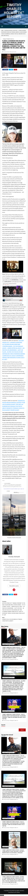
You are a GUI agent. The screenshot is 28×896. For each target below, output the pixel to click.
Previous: (13, 608)
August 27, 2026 (13, 720)
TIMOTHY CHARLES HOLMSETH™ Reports (14, 11)
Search (3, 725)
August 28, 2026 (13, 659)
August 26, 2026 (13, 854)
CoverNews (10, 892)
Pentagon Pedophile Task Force (8, 677)
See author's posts (14, 586)
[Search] (26, 26)
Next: (12, 619)
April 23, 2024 (13, 51)
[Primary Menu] (4, 26)
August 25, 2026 (13, 884)
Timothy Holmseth (6, 51)
